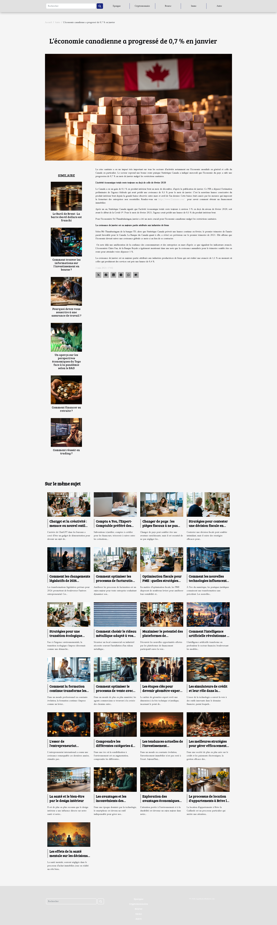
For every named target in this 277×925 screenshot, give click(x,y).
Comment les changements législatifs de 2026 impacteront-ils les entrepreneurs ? (69, 582)
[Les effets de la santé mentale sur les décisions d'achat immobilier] (68, 834)
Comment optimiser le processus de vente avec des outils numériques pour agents (114, 692)
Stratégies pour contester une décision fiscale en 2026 (208, 525)
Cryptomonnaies (142, 6)
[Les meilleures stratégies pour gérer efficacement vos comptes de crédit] (208, 725)
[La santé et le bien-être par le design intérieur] (68, 779)
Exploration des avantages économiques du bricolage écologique (160, 800)
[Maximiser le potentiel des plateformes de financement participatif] (161, 614)
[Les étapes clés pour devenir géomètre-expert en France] (161, 669)
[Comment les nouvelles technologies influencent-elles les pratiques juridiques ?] (208, 559)
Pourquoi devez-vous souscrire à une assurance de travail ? (66, 312)
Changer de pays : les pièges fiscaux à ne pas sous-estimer (160, 525)
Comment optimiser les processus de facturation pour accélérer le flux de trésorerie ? (115, 582)
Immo (193, 6)
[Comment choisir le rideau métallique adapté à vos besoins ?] (115, 614)
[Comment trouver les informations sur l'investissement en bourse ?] (66, 242)
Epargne (117, 6)
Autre (219, 6)
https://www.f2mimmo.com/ (171, 199)
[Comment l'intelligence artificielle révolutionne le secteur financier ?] (208, 614)
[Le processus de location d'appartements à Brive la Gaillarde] (208, 779)
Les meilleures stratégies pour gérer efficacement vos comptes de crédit (208, 745)
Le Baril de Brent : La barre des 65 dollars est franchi (66, 217)
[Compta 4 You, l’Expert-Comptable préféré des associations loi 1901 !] (115, 504)
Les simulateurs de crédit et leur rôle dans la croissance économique (208, 690)
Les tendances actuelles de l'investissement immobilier (162, 745)
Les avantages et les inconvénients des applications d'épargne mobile (113, 802)
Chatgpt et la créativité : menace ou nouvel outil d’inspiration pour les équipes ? (68, 527)
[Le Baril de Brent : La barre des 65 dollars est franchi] (66, 196)
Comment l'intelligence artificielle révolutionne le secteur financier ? (209, 635)
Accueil (48, 22)
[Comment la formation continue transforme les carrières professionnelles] (68, 670)
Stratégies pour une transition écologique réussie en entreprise (65, 635)
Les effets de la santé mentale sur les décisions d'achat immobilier (68, 855)
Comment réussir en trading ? (66, 451)
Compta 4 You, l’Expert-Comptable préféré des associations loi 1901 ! (114, 525)
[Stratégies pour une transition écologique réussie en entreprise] (68, 614)
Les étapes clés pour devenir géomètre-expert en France (161, 690)
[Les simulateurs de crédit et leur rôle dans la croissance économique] (208, 669)
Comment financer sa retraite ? (66, 408)
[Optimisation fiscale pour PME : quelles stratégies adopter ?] (161, 559)
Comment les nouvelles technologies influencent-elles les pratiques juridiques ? (208, 582)
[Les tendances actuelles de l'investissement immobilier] (161, 725)
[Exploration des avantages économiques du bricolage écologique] (161, 779)
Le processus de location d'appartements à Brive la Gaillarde (209, 800)
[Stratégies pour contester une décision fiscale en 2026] (208, 504)
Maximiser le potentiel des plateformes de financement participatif (162, 635)
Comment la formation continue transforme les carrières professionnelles (69, 690)
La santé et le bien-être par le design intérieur (66, 798)
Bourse (168, 6)
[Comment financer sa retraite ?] (66, 390)
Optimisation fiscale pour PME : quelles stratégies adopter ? (162, 580)
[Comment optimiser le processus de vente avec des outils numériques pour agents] (115, 670)
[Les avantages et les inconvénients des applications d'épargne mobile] (115, 779)
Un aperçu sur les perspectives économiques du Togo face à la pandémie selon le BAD (66, 361)
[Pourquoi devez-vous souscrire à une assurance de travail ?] (66, 291)
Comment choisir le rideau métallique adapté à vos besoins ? (116, 635)
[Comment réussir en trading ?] (66, 432)
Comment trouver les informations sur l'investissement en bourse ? (66, 264)
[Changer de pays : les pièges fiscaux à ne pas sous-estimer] (161, 504)
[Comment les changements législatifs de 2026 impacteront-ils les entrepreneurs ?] (68, 559)
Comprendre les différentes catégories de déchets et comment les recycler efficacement (115, 747)
